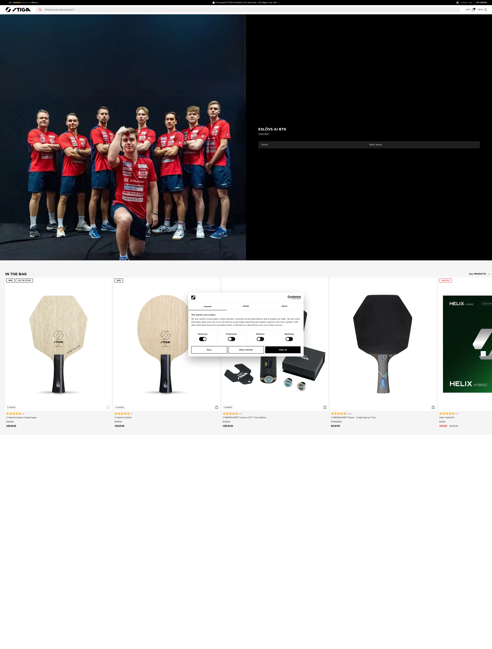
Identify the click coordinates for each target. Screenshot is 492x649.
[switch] (231, 339)
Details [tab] (246, 306)
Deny (209, 350)
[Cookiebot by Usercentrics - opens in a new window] (289, 297)
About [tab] (284, 306)
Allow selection (246, 350)
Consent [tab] (207, 306)
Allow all (283, 350)
